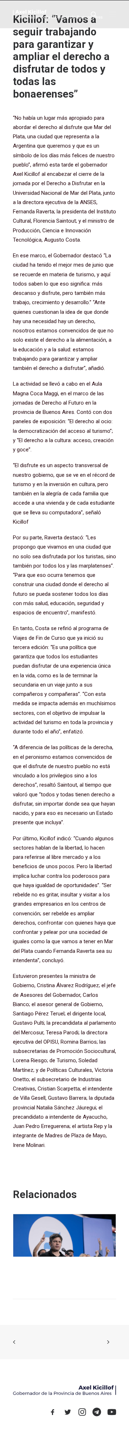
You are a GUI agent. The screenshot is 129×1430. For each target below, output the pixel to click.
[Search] (90, 14)
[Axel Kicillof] (57, 14)
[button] (112, 14)
